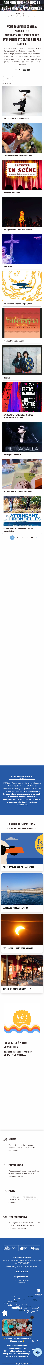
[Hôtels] (18, 8)
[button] (29, 8)
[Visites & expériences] (21, 8)
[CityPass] (20, 8)
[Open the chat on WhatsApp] (37, 1352)
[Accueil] (16, 8)
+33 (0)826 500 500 (21, 1277)
